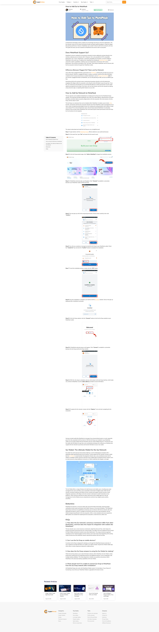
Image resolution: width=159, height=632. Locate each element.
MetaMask (93, 72)
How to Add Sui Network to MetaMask (54, 141)
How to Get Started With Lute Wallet (93, 594)
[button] (98, 10)
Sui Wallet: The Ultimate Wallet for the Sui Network (54, 144)
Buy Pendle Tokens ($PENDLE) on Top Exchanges (78, 595)
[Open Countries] (78, 2)
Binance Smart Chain (103, 76)
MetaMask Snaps (103, 60)
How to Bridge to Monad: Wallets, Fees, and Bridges (108, 595)
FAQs (47, 149)
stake (110, 103)
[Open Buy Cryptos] (87, 2)
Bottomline (48, 147)
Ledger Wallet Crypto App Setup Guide (50, 594)
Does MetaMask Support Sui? (52, 139)
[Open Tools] (93, 2)
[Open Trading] (70, 2)
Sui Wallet (71, 456)
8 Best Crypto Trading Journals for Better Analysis (65, 595)
